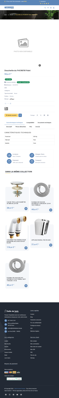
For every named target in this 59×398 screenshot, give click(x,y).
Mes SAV (32, 349)
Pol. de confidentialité (35, 322)
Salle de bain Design (19, 388)
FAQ (31, 352)
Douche (6, 346)
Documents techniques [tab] (44, 122)
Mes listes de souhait (35, 346)
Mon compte (33, 341)
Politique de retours (35, 325)
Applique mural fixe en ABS (41, 240)
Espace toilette (8, 352)
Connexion (43, 1)
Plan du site (33, 355)
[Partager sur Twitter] (40, 115)
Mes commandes (34, 344)
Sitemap (32, 358)
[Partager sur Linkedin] (44, 115)
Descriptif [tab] (9, 126)
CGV (31, 328)
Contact (32, 314)
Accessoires (7, 349)
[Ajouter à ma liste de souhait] (20, 115)
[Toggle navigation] (54, 7)
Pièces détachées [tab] (21, 126)
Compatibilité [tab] (30, 122)
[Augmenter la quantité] (10, 103)
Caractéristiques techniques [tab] (14, 122)
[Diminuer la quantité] (5, 103)
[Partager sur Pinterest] (47, 115)
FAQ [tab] (30, 126)
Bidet (5, 355)
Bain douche (7, 344)
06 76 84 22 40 (11, 320)
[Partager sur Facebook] (37, 115)
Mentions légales (34, 331)
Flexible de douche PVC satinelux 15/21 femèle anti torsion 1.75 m (16, 279)
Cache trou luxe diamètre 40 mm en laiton (16, 202)
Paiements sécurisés (35, 320)
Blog (31, 317)
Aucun (11, 14)
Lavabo (6, 341)
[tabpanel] (29, 232)
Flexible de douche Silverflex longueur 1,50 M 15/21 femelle (41, 203)
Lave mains (7, 358)
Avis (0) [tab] (37, 126)
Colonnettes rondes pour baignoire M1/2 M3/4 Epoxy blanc (16, 241)
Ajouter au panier (12, 115)
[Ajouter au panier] (25, 208)
